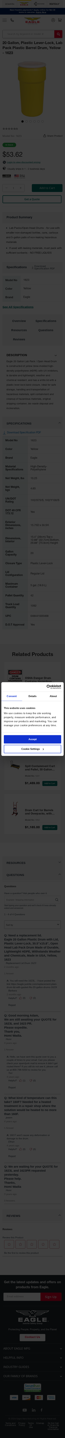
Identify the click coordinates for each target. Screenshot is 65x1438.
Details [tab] (32, 696)
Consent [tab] (12, 696)
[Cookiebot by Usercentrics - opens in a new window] (46, 687)
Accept (32, 739)
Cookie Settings (30, 748)
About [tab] (53, 696)
